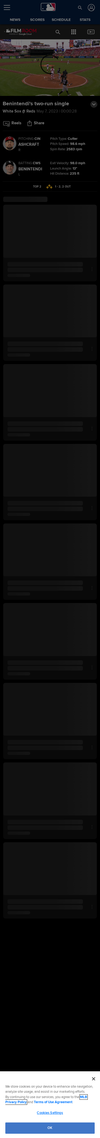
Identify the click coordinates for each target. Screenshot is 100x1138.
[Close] (93, 1079)
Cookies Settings (50, 1113)
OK (49, 1128)
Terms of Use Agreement (53, 1102)
